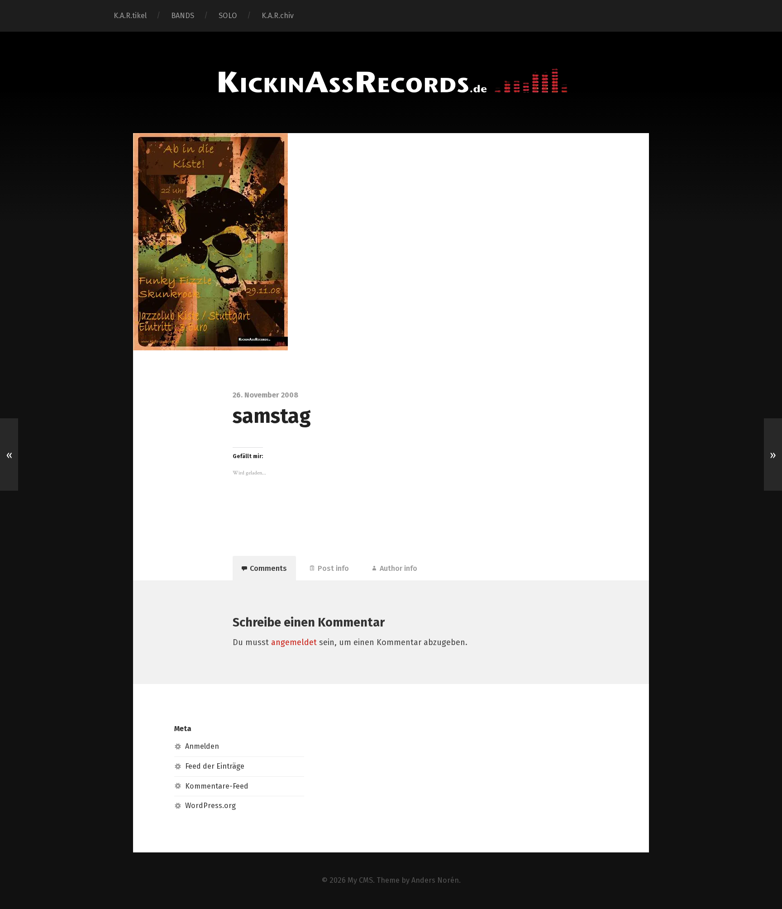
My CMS (360, 880)
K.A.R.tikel (130, 15)
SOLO (228, 15)
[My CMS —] (391, 81)
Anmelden (202, 746)
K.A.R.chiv (278, 15)
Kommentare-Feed (216, 786)
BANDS (182, 15)
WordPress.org (210, 805)
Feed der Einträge (214, 766)
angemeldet (294, 642)
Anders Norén (435, 880)
